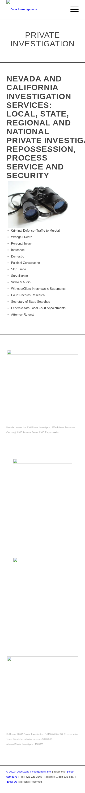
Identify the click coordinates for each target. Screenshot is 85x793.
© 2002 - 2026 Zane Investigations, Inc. (28, 771)
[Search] (61, 9)
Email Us (12, 781)
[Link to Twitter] (37, 786)
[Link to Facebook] (30, 786)
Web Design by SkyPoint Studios (60, 786)
